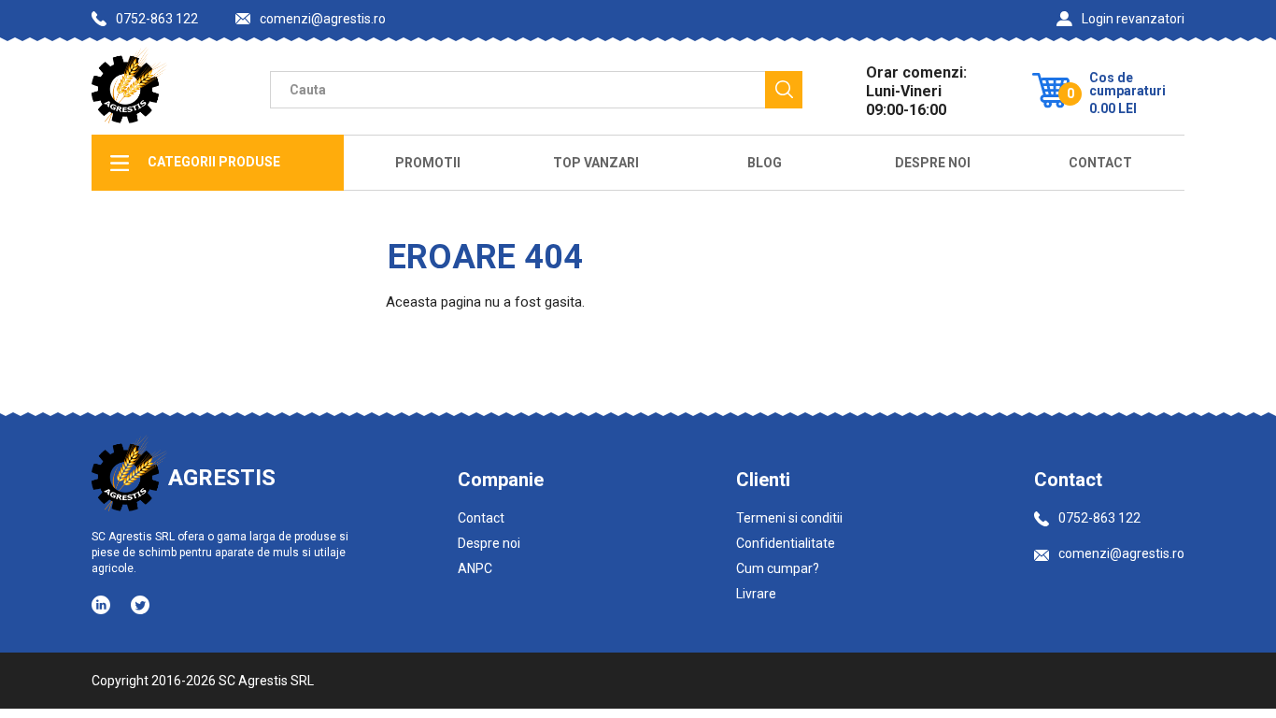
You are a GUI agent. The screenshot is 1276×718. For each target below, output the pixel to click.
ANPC (475, 568)
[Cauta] (783, 89)
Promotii (428, 162)
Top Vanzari (596, 162)
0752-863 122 (157, 18)
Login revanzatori (1133, 18)
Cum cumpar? (777, 568)
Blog (764, 162)
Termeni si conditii (789, 517)
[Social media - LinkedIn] (102, 603)
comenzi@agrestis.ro (323, 19)
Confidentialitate (785, 543)
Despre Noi (933, 162)
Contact (1100, 162)
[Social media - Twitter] (140, 605)
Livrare (756, 593)
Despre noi (489, 543)
